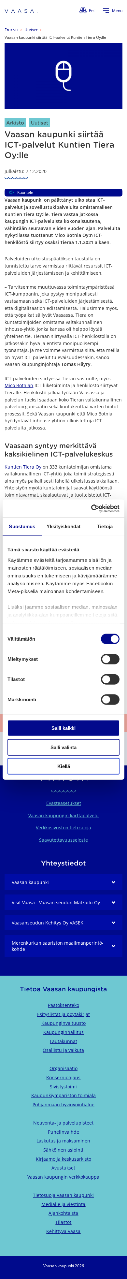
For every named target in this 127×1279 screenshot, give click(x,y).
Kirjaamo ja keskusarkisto (63, 1159)
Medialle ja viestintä (63, 1204)
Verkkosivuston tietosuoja (63, 827)
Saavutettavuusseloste (63, 840)
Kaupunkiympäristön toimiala (63, 1095)
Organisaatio (63, 1068)
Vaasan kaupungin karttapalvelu (63, 815)
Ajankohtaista (63, 1213)
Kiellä (63, 766)
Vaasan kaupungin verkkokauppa (63, 1177)
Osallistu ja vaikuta (63, 1050)
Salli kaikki (63, 728)
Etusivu (11, 29)
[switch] (110, 659)
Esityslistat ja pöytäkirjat (63, 1014)
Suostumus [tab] (22, 526)
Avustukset (63, 1168)
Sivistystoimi (63, 1086)
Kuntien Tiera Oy (23, 467)
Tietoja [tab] (105, 526)
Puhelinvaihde (63, 1132)
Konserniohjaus (63, 1077)
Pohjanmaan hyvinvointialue (63, 1104)
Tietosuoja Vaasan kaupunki (63, 1195)
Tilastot (63, 1222)
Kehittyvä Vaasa (63, 1231)
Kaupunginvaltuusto (63, 1023)
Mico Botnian (19, 385)
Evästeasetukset (63, 803)
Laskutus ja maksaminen (63, 1141)
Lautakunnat (63, 1041)
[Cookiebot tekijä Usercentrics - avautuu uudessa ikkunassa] (91, 508)
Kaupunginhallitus (63, 1032)
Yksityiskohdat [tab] (63, 526)
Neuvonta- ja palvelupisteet (63, 1123)
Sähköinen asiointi (63, 1150)
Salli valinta (63, 747)
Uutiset (30, 29)
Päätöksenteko (63, 1005)
